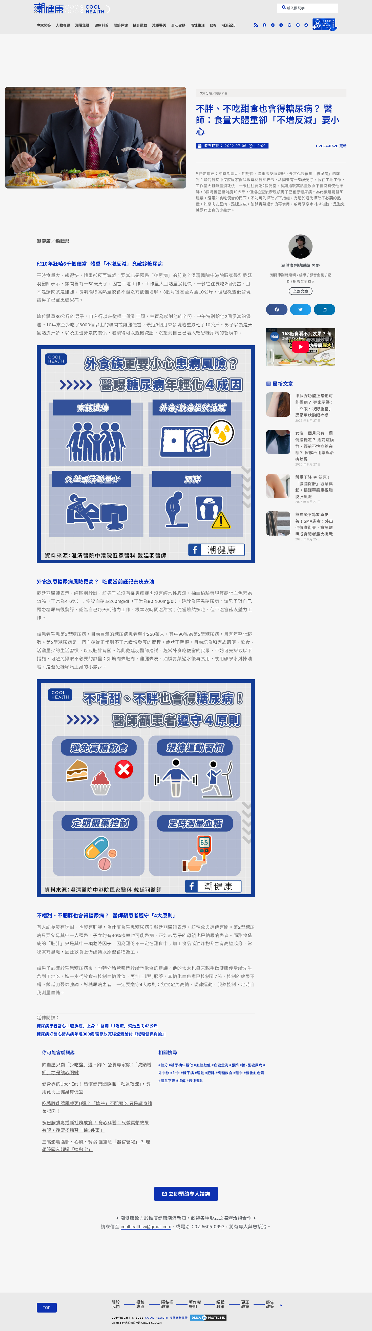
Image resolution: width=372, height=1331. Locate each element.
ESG (213, 25)
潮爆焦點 (82, 25)
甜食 (239, 1073)
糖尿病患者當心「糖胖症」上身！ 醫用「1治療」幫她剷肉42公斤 (97, 1026)
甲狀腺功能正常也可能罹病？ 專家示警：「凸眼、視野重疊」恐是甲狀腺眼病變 (314, 405)
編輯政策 (220, 1304)
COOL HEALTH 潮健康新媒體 (166, 1317)
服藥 (235, 1065)
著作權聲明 (195, 1304)
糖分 (164, 1065)
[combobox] (307, 8)
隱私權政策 (167, 1304)
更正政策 (245, 1304)
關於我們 (116, 1304)
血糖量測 (221, 1065)
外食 (176, 1073)
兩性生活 (198, 25)
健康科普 (101, 25)
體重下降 (168, 1081)
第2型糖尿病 (252, 1065)
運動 (200, 1073)
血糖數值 (203, 1065)
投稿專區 (140, 1304)
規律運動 (196, 1081)
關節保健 (121, 25)
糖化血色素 (255, 1073)
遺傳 (182, 1081)
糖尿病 (188, 1073)
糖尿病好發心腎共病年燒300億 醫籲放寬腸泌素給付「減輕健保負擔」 (101, 1034)
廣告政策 (270, 1304)
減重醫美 (159, 25)
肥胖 (211, 1073)
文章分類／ (207, 93)
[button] (276, 309)
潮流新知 (228, 25)
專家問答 (44, 25)
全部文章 (300, 291)
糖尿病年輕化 (182, 1065)
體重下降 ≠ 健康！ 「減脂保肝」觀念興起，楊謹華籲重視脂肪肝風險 (314, 486)
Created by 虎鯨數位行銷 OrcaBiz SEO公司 (137, 1322)
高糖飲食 (225, 1073)
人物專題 (63, 25)
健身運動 (140, 25)
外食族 (164, 1073)
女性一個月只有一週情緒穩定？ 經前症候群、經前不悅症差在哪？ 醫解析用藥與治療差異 (314, 446)
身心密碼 (178, 25)
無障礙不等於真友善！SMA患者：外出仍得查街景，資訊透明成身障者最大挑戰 (314, 524)
